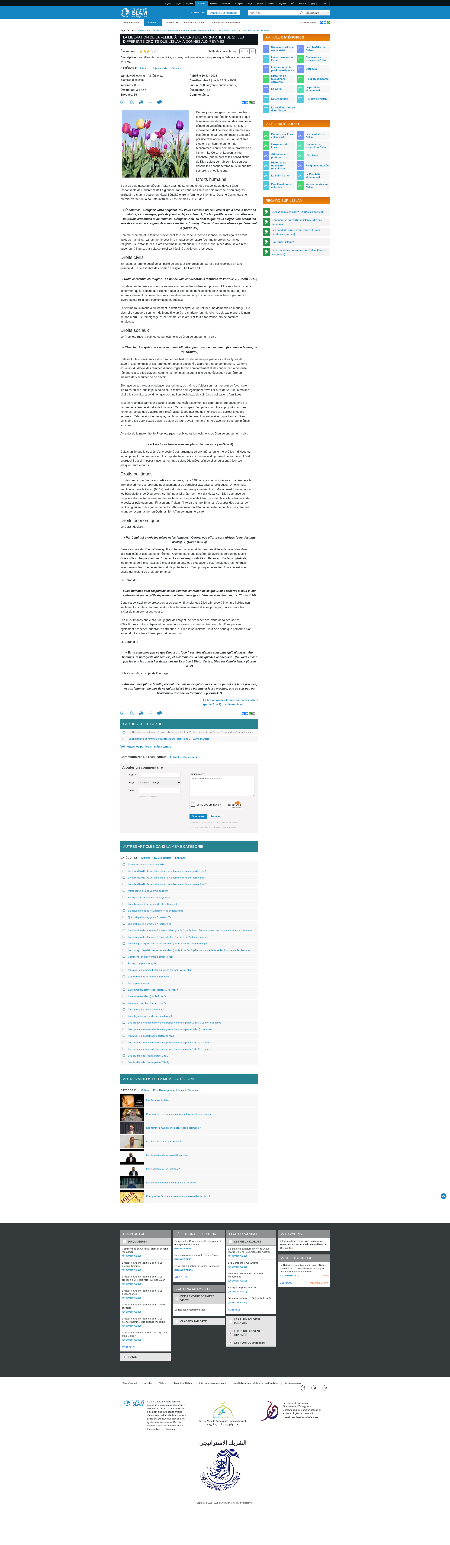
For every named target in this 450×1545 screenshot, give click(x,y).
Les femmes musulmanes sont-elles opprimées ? (173, 1127)
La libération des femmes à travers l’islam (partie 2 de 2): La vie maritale (230, 702)
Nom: (132, 775)
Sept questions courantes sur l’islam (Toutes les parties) (299, 252)
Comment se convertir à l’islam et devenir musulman (297, 222)
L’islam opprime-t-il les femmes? (146, 1009)
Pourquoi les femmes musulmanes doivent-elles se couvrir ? (179, 1114)
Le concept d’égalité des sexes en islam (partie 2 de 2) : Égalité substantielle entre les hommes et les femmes (189, 950)
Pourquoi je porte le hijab (142, 963)
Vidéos (170, 22)
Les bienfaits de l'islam (315, 49)
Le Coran (276, 88)
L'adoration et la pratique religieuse (282, 69)
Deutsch (213, 3)
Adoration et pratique (279, 156)
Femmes (156, 30)
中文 (250, 3)
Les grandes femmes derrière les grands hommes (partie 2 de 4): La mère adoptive (174, 1022)
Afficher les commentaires (226, 22)
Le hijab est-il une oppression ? (163, 1141)
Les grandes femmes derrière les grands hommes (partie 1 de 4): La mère (169, 1049)
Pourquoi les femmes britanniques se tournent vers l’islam (160, 969)
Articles (152, 22)
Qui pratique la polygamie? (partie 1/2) (149, 917)
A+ (252, 51)
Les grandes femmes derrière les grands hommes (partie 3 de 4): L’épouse (170, 1029)
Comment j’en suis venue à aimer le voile (151, 956)
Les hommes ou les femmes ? (163, 1168)
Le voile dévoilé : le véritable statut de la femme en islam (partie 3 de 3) (167, 884)
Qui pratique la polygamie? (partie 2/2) (149, 923)
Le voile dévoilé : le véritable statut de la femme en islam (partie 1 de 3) (167, 871)
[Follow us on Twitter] (314, 1387)
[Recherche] (301, 12)
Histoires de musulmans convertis (278, 78)
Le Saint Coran (280, 175)
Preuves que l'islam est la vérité (283, 49)
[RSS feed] (325, 1387)
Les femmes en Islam (158, 1100)
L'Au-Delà (312, 155)
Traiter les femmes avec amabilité (146, 864)
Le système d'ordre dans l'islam (283, 109)
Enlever (325, 1276)
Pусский (226, 3)
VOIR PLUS (128, 1347)
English (168, 3)
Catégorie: (129, 68)
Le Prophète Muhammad (313, 176)
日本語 (260, 3)
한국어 (314, 3)
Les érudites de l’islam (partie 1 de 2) (148, 1055)
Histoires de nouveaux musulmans (278, 165)
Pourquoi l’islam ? (283, 241)
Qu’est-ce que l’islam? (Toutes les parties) (297, 211)
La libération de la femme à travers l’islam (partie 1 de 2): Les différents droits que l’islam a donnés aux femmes (191, 732)
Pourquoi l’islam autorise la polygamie (149, 897)
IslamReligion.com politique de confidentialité (255, 1383)
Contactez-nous (308, 22)
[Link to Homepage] (133, 12)
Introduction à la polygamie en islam (148, 890)
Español (189, 3)
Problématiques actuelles (168, 1090)
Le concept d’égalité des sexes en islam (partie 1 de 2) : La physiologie (167, 943)
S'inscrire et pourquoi (223, 13)
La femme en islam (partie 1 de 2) (147, 996)
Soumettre (198, 816)
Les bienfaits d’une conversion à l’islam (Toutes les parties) (296, 232)
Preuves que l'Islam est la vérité (283, 136)
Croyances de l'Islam (279, 146)
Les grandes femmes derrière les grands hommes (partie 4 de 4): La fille (168, 1042)
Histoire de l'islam (316, 98)
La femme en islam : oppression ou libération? (153, 989)
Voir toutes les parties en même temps (145, 746)
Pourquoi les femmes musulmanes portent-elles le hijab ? (178, 1196)
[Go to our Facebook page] (303, 1387)
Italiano (271, 3)
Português (239, 3)
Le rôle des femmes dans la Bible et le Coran (171, 1182)
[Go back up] (443, 1196)
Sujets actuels (143, 30)
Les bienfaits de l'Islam (315, 136)
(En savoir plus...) (131, 1256)
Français (201, 3)
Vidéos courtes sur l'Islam (317, 186)
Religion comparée (317, 78)
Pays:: (132, 782)
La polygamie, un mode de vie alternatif (150, 1016)
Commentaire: (197, 774)
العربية (178, 3)
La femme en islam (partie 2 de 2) (147, 1003)
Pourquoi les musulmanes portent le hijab (151, 1035)
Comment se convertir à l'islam (316, 59)
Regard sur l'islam (194, 22)
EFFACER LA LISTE (319, 1283)
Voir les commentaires (187, 757)
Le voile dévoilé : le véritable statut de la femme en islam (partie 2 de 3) (167, 877)
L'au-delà (311, 68)
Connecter (198, 12)
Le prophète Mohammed (313, 89)
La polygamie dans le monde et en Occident (152, 904)
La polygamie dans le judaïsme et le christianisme (155, 910)
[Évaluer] (122, 102)
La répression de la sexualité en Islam (167, 1155)
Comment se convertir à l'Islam (316, 146)
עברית (324, 3)
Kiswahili (302, 3)
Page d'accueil (132, 22)
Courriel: (131, 790)
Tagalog (282, 3)
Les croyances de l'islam (282, 59)
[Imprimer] (141, 102)
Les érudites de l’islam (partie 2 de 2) (148, 1062)
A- (242, 51)
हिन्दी (292, 3)
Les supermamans (138, 983)
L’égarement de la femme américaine (148, 976)
